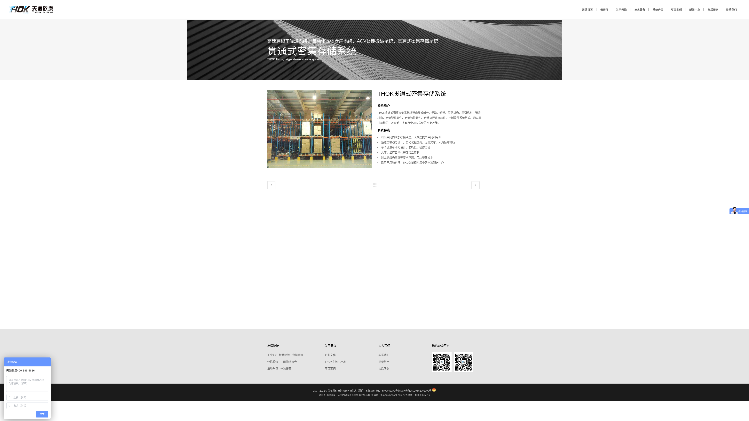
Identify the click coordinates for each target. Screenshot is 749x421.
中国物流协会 (288, 361)
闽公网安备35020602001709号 (414, 390)
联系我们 (383, 354)
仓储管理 (297, 354)
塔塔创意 (272, 368)
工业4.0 (272, 354)
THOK (385, 93)
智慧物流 (284, 354)
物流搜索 (285, 368)
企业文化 (330, 354)
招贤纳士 (383, 361)
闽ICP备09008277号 (387, 390)
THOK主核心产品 (335, 361)
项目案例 (330, 368)
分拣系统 (272, 361)
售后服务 (383, 368)
